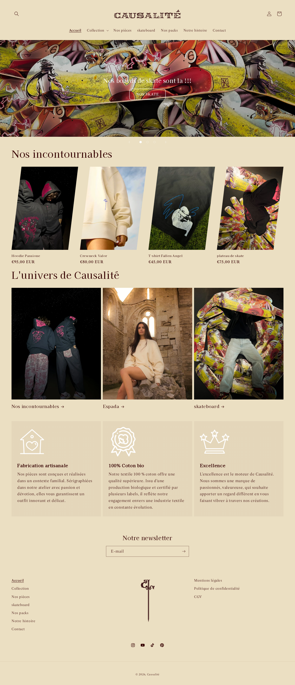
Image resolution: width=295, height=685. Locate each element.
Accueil (18, 580)
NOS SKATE (147, 94)
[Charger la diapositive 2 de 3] (147, 142)
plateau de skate (230, 256)
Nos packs (20, 613)
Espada (111, 406)
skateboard (206, 406)
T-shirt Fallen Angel (165, 256)
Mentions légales (208, 580)
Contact (18, 629)
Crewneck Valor (93, 256)
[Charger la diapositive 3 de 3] (154, 142)
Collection (20, 588)
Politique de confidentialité (217, 588)
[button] (17, 14)
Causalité (153, 674)
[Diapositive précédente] (129, 142)
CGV (198, 597)
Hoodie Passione (26, 256)
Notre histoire (23, 621)
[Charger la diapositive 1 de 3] (140, 142)
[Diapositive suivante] (166, 142)
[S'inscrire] (184, 551)
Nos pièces (21, 597)
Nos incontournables (35, 406)
